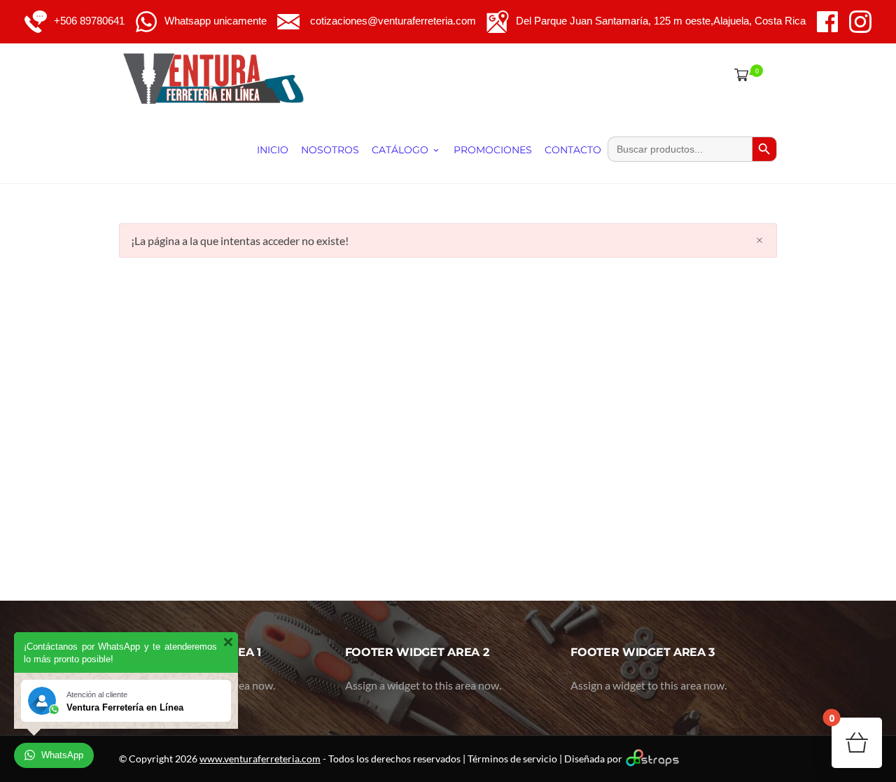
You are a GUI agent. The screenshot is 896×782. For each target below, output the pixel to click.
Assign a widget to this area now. (423, 685)
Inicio (272, 150)
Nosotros (330, 150)
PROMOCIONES (493, 150)
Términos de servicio (512, 758)
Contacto (573, 150)
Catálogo (400, 150)
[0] (738, 75)
